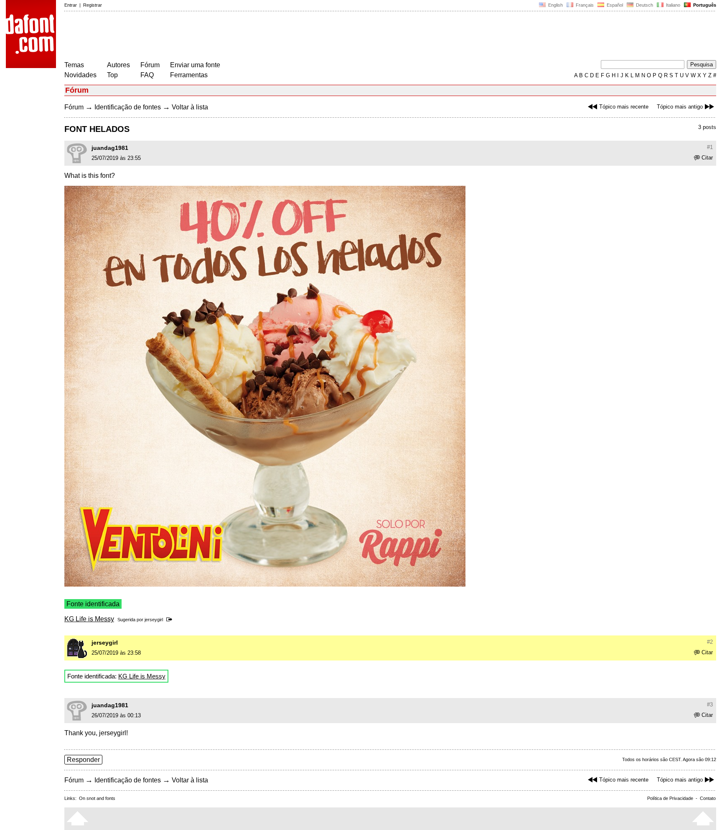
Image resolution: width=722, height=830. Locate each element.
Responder (83, 759)
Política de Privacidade (670, 798)
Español (614, 5)
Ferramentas (189, 74)
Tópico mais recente (623, 107)
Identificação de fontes (127, 107)
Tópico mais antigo (680, 107)
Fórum (150, 64)
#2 (710, 642)
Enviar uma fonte (195, 64)
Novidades (80, 74)
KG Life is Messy (89, 618)
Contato (708, 798)
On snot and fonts (97, 798)
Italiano (672, 5)
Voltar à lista (190, 107)
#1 (710, 147)
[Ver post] (170, 619)
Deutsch (643, 5)
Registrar (92, 5)
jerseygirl (154, 619)
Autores (118, 64)
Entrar (70, 5)
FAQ (147, 74)
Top (112, 74)
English (555, 5)
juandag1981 (110, 147)
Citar (707, 157)
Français (584, 5)
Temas (74, 64)
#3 (710, 704)
